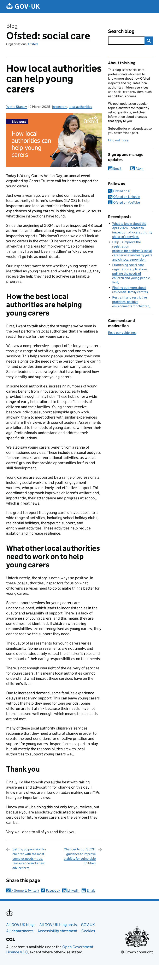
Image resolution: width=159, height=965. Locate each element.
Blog (12, 25)
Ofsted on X (121, 191)
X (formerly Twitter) (25, 890)
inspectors (59, 107)
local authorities (80, 107)
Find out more (118, 140)
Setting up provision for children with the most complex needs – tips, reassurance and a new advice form (29, 858)
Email (91, 890)
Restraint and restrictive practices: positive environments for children (130, 301)
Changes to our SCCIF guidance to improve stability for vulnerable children (80, 856)
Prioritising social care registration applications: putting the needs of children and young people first (131, 273)
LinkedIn (73, 890)
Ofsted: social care (48, 36)
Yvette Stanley (16, 107)
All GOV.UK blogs (20, 924)
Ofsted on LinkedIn (126, 197)
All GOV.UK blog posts (58, 924)
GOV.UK (88, 924)
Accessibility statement (57, 931)
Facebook (53, 890)
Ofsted (33, 44)
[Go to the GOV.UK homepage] (23, 6)
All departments (20, 931)
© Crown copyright (136, 952)
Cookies (88, 931)
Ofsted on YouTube (126, 202)
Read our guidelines (122, 333)
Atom (139, 168)
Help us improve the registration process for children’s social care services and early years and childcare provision (132, 250)
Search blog (121, 31)
